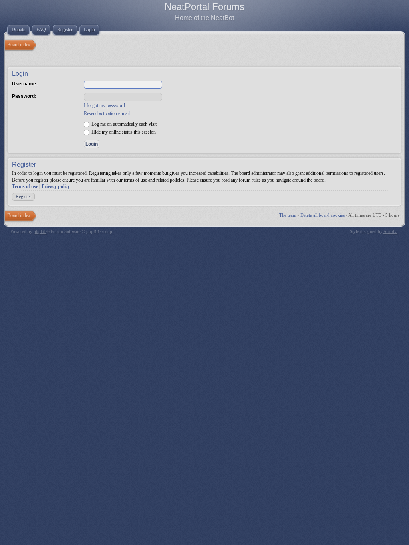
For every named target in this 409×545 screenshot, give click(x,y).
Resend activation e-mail (107, 113)
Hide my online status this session (123, 132)
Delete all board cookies (322, 215)
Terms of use (25, 186)
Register (23, 196)
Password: (24, 96)
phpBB (40, 231)
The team (287, 215)
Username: (25, 84)
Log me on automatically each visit (123, 124)
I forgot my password (104, 105)
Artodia (390, 231)
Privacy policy (56, 186)
